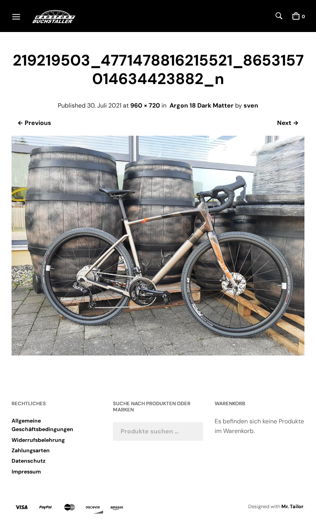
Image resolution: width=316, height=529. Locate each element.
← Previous (34, 123)
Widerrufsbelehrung (38, 439)
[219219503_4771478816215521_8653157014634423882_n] (158, 353)
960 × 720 (145, 105)
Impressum (26, 471)
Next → (288, 123)
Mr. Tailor (292, 506)
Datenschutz (28, 460)
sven (251, 105)
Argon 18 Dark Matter (202, 105)
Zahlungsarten (31, 450)
